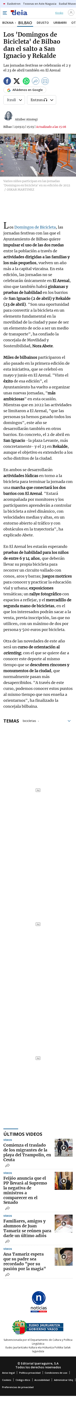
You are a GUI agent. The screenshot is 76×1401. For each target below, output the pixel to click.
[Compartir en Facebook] (7, 82)
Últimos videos (22, 1134)
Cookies (6, 1379)
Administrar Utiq (63, 1379)
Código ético (23, 1379)
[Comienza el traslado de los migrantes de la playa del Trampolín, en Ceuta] (64, 1148)
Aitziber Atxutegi (26, 119)
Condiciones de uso (56, 1372)
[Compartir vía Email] (45, 82)
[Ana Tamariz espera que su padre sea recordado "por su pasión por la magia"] (64, 1257)
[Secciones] (4, 13)
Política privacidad (30, 1372)
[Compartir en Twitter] (16, 82)
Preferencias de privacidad (18, 1387)
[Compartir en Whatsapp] (26, 82)
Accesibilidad (42, 1379)
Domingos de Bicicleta (35, 227)
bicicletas (29, 720)
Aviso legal (8, 1372)
